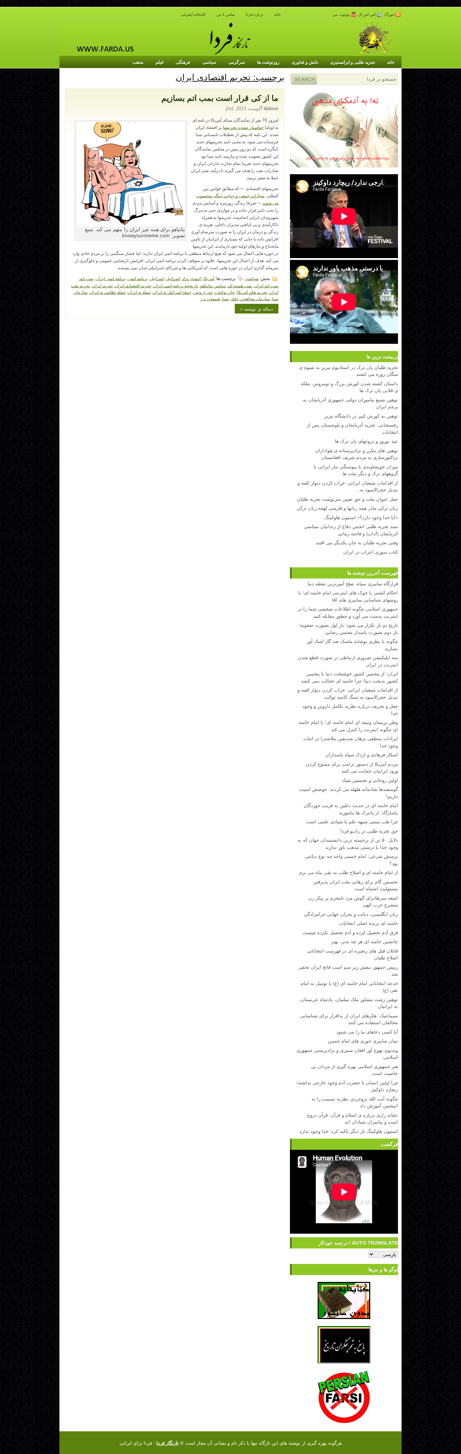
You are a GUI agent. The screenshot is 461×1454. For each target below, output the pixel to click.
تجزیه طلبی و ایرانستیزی (352, 62)
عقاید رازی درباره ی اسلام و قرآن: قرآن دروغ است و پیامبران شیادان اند (352, 1118)
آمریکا (208, 278)
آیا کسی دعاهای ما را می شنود (367, 1031)
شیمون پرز (210, 298)
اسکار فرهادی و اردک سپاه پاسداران (361, 754)
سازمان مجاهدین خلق (250, 298)
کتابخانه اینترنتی (193, 14)
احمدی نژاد (191, 278)
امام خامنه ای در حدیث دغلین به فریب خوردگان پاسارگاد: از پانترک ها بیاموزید (351, 809)
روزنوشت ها (268, 62)
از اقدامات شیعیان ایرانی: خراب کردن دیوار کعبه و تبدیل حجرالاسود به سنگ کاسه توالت (347, 693)
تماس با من (225, 14)
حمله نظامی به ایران (108, 292)
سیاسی (209, 62)
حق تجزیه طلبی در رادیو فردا (369, 830)
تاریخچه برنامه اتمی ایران (175, 285)
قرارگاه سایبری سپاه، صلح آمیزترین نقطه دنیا (353, 583)
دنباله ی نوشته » (256, 308)
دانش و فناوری (305, 62)
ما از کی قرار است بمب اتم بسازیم (219, 98)
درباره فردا (254, 14)
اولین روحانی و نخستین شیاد (370, 779)
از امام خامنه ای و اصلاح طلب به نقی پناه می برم (348, 872)
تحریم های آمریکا (252, 292)
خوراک (389, 14)
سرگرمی (236, 62)
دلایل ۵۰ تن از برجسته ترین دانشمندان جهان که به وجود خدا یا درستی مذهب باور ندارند (347, 843)
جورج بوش (203, 292)
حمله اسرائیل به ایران (172, 292)
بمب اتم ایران (266, 285)
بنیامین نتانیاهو (213, 285)
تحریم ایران (102, 285)
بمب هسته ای (240, 285)
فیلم (160, 62)
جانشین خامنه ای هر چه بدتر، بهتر (364, 941)
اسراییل (157, 278)
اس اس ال (367, 14)
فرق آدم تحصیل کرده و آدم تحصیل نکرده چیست (350, 932)
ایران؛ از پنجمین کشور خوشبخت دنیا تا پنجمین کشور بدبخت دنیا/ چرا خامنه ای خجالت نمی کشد (349, 677)
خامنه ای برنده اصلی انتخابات (368, 922)
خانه (277, 14)
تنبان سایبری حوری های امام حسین (363, 1040)
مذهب (138, 62)
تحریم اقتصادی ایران (133, 285)
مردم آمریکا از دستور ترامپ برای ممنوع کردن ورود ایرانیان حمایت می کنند (352, 767)
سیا (225, 298)
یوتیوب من (341, 14)
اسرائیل (173, 278)
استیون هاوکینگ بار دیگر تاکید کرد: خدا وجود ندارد (348, 1130)
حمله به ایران (139, 292)
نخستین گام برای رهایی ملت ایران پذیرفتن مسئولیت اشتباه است (355, 885)
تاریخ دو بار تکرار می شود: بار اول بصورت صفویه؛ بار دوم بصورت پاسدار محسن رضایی (348, 628)
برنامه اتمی (138, 278)
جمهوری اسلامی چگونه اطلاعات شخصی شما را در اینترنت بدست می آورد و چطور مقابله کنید (347, 612)
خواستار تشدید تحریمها (243, 127)
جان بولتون (225, 292)
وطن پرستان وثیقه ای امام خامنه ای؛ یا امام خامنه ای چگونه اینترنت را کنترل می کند (348, 726)
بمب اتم (87, 278)
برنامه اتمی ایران (111, 278)
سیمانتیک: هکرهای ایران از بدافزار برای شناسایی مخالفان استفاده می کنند (349, 1019)
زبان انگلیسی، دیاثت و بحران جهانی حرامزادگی (351, 913)
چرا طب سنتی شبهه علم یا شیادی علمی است (352, 821)
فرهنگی (183, 62)
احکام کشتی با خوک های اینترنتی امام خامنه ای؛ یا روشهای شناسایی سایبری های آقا (348, 596)
